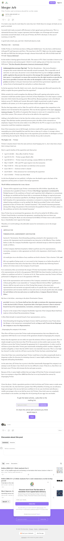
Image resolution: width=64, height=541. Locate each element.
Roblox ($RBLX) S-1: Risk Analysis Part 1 (15, 468)
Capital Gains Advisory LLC (12, 14)
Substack (23, 537)
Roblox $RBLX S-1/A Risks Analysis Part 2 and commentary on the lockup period (26, 480)
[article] (32, 471)
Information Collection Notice (31, 509)
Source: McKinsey (12, 56)
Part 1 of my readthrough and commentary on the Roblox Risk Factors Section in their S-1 (27, 470)
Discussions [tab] (14, 463)
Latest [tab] (7, 463)
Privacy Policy (44, 509)
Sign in (59, 3)
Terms (36, 529)
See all (5, 501)
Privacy (31, 529)
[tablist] (8, 442)
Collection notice (43, 529)
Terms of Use (40, 507)
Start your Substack (27, 533)
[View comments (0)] (8, 19)
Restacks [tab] (12, 442)
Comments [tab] (5, 442)
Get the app (40, 533)
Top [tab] (3, 463)
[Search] (61, 463)
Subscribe (52, 2)
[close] (48, 482)
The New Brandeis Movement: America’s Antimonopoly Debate (28, 64)
